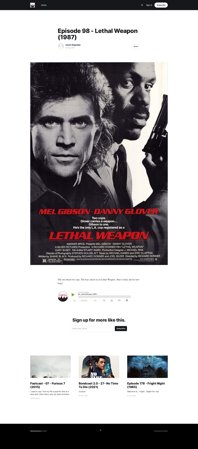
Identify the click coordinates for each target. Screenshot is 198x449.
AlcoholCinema (35, 431)
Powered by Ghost (161, 431)
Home (43, 5)
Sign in (149, 5)
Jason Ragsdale (73, 45)
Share (136, 46)
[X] (100, 430)
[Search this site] (142, 5)
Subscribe (161, 5)
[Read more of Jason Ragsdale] (61, 46)
